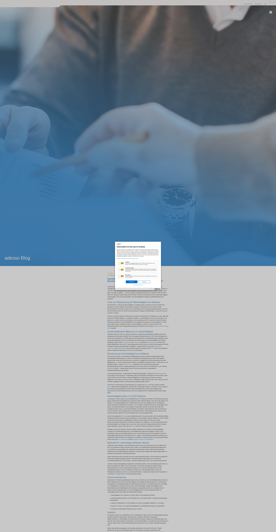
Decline (144, 281)
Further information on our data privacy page (127, 258)
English (119, 244)
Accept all (131, 281)
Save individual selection (138, 284)
